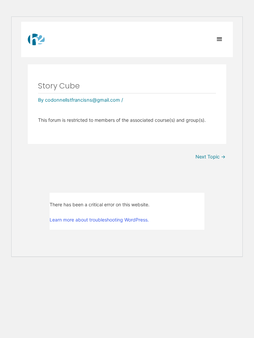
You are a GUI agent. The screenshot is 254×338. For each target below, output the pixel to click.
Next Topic (210, 157)
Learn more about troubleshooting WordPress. (99, 219)
